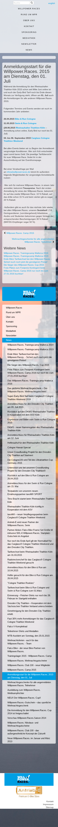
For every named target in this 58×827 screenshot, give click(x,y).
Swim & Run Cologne (25, 123)
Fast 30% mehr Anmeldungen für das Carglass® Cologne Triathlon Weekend (30, 620)
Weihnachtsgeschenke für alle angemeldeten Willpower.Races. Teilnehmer (29, 684)
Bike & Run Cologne (25, 119)
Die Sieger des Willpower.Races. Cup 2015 (24, 265)
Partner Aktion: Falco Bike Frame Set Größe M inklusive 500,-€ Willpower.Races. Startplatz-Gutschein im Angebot (30, 533)
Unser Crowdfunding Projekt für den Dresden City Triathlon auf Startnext (29, 453)
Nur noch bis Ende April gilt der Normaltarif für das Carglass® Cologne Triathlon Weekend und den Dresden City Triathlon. (30, 544)
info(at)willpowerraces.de (18, 172)
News (29, 50)
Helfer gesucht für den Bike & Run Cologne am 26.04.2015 (30, 577)
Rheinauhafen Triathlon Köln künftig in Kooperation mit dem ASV (25, 508)
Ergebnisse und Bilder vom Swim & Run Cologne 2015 (31, 421)
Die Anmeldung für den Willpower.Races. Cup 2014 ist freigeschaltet (29, 712)
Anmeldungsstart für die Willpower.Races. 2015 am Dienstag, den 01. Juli (30, 676)
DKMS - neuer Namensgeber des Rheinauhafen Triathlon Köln (30, 429)
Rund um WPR (29, 15)
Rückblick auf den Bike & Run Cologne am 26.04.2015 (28, 477)
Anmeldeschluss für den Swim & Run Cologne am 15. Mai (29, 485)
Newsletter (29, 44)
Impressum (48, 804)
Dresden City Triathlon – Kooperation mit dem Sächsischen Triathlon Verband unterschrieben (29, 605)
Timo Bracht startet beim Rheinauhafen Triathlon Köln (30, 500)
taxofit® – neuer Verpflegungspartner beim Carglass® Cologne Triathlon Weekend (27, 516)
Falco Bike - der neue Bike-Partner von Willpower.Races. (26, 649)
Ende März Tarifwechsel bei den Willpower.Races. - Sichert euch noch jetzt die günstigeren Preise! (29, 357)
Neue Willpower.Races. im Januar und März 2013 (28, 740)
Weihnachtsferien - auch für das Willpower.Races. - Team (22, 642)
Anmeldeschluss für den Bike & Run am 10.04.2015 (26, 569)
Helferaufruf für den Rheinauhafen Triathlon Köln (30, 442)
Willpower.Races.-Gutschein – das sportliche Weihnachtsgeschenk (29, 704)
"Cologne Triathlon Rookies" (20, 583)
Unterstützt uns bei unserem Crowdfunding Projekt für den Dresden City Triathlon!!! (28, 469)
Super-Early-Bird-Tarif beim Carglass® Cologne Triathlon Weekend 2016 (30, 397)
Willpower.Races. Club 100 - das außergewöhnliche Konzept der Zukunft (26, 732)
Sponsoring (29, 32)
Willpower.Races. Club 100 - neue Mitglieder (28, 665)
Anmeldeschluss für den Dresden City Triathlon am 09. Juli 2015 (30, 405)
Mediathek (29, 38)
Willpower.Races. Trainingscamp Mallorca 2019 (26, 253)
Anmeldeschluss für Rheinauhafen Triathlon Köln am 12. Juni (30, 436)
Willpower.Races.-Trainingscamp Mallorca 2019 (26, 256)
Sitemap (50, 807)
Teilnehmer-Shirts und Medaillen (22, 631)
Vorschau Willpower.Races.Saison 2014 (26, 718)
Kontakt (29, 26)
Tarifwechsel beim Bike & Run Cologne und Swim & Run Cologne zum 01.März (28, 589)
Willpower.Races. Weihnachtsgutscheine (27, 660)
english (51, 3)
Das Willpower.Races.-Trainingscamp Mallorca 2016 (30, 382)
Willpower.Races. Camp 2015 (20, 233)
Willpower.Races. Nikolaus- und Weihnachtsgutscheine (22, 724)
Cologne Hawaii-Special (18, 447)
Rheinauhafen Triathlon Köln (30, 128)
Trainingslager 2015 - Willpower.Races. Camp (29, 656)
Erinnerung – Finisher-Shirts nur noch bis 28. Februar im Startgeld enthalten (29, 597)
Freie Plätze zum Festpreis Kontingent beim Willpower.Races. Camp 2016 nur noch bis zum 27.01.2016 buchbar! (26, 271)
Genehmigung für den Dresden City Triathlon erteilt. (29, 612)
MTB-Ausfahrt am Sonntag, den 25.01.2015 (28, 635)
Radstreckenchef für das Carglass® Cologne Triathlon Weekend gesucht (29, 561)
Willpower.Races (29, 9)
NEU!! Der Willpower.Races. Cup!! (24, 697)
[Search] (32, 3)
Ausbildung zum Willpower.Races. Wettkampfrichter (23, 691)
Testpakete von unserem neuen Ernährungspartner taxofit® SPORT (24, 492)
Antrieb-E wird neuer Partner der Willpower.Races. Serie (23, 523)
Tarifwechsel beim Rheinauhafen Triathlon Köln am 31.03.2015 (29, 553)
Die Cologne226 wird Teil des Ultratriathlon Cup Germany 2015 (30, 461)
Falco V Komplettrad (17, 626)
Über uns (29, 20)
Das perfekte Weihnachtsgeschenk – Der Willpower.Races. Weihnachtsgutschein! (27, 390)
